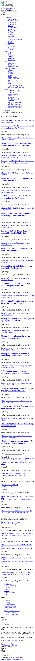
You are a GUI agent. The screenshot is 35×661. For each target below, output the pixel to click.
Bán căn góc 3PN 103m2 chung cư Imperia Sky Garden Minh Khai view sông (17, 162)
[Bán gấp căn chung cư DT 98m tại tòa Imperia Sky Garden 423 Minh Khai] (17, 350)
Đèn (9, 83)
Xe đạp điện (11, 58)
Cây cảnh (11, 100)
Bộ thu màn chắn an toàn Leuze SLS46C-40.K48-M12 (17, 548)
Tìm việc (10, 49)
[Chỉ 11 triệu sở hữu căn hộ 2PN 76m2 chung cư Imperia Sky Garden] (17, 192)
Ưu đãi (6, 609)
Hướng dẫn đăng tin (10, 612)
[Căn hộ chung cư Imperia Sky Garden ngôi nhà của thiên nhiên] (17, 420)
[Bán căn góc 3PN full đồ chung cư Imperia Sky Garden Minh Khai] (17, 245)
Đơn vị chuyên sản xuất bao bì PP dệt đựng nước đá (16, 535)
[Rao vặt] (8, 6)
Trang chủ (7, 111)
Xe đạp (10, 56)
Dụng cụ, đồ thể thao (14, 102)
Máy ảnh (10, 32)
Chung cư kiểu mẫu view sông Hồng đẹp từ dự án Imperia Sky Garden (17, 407)
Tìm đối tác (11, 65)
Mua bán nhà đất (13, 21)
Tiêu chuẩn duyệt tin (10, 607)
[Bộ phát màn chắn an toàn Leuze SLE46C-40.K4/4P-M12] (17, 498)
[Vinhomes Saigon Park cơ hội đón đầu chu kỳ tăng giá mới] (17, 559)
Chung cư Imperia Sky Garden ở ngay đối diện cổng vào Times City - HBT (17, 390)
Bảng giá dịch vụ (9, 604)
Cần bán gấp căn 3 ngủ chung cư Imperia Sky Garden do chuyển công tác (17, 302)
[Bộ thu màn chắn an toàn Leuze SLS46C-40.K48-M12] (17, 546)
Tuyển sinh (11, 46)
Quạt (9, 82)
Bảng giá (7, 602)
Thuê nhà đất (12, 22)
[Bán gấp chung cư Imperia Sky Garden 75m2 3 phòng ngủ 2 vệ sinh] (17, 332)
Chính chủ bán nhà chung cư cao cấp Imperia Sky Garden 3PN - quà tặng (15, 372)
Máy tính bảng (12, 27)
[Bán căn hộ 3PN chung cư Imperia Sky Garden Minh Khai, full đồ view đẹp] (17, 139)
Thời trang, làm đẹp (14, 90)
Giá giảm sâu (12, 19)
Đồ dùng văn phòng (14, 104)
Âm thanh (11, 36)
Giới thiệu (7, 600)
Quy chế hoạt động (10, 606)
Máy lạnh (11, 73)
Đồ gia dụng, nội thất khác (16, 87)
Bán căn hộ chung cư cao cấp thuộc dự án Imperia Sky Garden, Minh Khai (17, 442)
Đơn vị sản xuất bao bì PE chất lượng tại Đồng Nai (16, 512)
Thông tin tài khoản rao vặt (12, 611)
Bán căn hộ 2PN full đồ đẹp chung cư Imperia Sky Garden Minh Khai (15, 232)
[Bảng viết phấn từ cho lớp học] (10, 522)
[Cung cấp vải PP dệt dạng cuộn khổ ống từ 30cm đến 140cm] (17, 460)
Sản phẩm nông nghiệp (15, 107)
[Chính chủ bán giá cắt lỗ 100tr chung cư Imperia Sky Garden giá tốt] (17, 262)
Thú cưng (11, 92)
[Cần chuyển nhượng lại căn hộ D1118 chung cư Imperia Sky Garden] (17, 280)
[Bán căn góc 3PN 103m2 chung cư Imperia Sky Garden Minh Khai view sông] (17, 157)
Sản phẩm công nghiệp (15, 106)
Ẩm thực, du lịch (13, 94)
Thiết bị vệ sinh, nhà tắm (15, 85)
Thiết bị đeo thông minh (15, 39)
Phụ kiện (10, 41)
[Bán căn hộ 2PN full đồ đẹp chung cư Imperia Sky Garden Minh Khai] (17, 227)
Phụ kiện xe (11, 60)
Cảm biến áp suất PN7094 (8, 486)
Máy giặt (10, 72)
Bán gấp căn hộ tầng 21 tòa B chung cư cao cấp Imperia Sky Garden (17, 320)
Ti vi (9, 38)
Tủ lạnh (10, 70)
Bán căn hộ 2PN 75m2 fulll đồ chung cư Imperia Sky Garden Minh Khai (16, 214)
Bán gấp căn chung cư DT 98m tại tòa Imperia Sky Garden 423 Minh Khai (15, 355)
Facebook (7, 624)
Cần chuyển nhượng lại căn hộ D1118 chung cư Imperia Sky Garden (15, 284)
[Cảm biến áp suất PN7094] (9, 485)
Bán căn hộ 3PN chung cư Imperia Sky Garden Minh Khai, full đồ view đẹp (16, 144)
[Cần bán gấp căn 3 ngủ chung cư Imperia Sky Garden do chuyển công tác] (17, 297)
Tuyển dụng (11, 48)
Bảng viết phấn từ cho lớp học (10, 524)
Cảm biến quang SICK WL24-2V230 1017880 (15, 574)
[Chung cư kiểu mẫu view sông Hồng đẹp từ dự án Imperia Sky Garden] (17, 402)
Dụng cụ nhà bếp (13, 80)
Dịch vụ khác (12, 63)
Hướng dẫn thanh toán (11, 614)
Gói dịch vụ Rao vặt (9, 9)
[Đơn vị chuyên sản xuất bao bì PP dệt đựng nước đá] (17, 533)
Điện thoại (11, 26)
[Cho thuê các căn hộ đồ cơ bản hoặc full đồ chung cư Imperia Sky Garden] (17, 122)
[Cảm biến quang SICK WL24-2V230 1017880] (15, 572)
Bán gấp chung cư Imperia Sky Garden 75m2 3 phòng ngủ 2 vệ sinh (16, 337)
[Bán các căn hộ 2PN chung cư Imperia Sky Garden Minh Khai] (17, 174)
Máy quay (11, 34)
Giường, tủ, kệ (12, 77)
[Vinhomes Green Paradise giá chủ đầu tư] (13, 473)
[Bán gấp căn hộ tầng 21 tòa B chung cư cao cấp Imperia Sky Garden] (17, 315)
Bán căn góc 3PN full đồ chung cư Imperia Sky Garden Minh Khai (17, 249)
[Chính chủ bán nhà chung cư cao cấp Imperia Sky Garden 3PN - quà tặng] (17, 367)
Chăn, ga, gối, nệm (13, 78)
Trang (3, 453)
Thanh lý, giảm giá (13, 99)
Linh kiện (11, 43)
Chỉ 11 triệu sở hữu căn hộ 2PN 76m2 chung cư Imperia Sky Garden (15, 197)
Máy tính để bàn (13, 31)
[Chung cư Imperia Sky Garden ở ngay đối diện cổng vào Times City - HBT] (17, 385)
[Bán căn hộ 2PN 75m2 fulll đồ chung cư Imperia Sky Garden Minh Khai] (17, 210)
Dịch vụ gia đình (13, 66)
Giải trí (10, 95)
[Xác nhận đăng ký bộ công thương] (12, 640)
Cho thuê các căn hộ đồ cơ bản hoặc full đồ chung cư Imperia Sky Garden (17, 127)
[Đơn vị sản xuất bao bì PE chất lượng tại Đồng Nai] (16, 511)
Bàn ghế (10, 75)
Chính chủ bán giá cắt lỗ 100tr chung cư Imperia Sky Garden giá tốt (16, 267)
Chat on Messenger (17, 659)
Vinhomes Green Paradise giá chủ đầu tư (13, 475)
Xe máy (10, 55)
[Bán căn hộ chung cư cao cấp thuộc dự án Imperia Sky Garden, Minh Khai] (17, 437)
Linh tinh (11, 97)
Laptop (10, 29)
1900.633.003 (5, 619)
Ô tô (9, 53)
